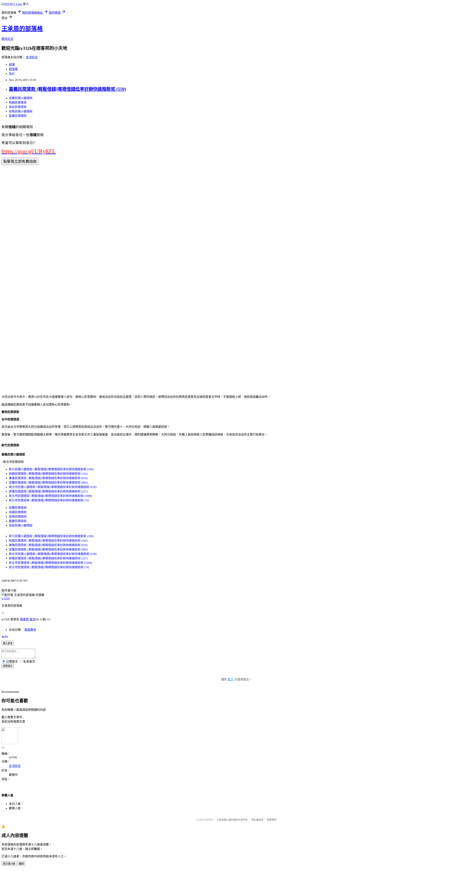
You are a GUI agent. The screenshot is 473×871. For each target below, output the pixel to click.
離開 (21, 863)
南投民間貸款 (18, 107)
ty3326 (5, 598)
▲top (4, 636)
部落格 (13, 69)
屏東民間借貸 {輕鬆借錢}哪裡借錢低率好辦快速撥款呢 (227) (48, 491)
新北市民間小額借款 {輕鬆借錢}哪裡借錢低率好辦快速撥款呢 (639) (52, 487)
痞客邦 (24, 619)
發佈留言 (8, 666)
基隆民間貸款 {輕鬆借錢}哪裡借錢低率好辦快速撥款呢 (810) (48, 478)
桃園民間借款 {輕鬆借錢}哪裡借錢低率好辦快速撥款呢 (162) (48, 473)
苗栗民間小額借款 (21, 111)
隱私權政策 (257, 819)
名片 (12, 73)
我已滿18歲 (9, 863)
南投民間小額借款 (21, 525)
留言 (32, 619)
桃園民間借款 (18, 512)
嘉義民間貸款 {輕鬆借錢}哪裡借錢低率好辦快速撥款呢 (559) (67, 89)
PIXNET (209, 819)
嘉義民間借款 (18, 115)
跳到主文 (7, 38)
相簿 (12, 64)
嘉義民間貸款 (18, 521)
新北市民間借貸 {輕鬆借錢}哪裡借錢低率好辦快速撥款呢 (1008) (50, 495)
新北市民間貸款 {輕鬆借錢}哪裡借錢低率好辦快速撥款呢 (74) (49, 500)
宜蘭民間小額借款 (21, 98)
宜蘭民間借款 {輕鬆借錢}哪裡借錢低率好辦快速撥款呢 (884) (48, 482)
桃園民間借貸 (18, 102)
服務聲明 (271, 819)
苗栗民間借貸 (18, 516)
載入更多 (8, 643)
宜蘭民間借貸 (18, 507)
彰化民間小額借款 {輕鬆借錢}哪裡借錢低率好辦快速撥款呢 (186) (51, 469)
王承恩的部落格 (22, 28)
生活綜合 (32, 57)
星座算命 (30, 629)
